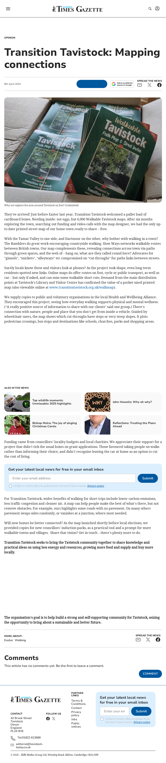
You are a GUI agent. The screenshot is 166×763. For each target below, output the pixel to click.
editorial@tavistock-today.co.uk (29, 746)
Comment (150, 674)
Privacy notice (95, 485)
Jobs (74, 719)
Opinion (9, 37)
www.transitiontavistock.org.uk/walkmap (81, 287)
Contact (76, 708)
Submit (147, 478)
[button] (8, 9)
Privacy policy (76, 713)
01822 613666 (31, 737)
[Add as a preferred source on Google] (122, 84)
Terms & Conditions (78, 702)
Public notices (76, 725)
